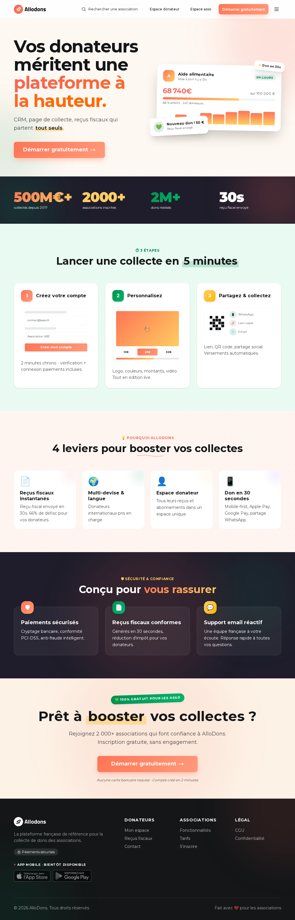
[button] (276, 9)
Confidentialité (249, 838)
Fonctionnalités (195, 830)
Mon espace (136, 830)
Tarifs (185, 838)
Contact (132, 846)
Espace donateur (164, 9)
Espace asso (200, 9)
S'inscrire (188, 846)
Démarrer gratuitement (243, 9)
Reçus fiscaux (138, 838)
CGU (239, 830)
